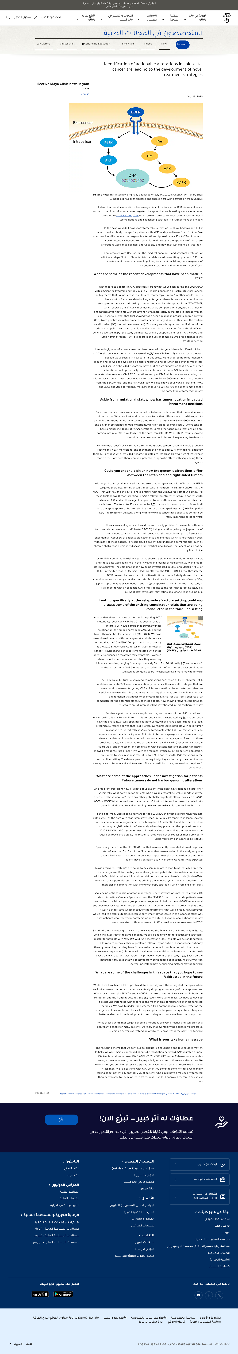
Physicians (128, 44)
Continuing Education (99, 44)
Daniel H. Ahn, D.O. (127, 216)
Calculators (43, 44)
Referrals (182, 44)
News (164, 44)
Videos (148, 44)
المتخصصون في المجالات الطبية (153, 34)
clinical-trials (67, 44)
